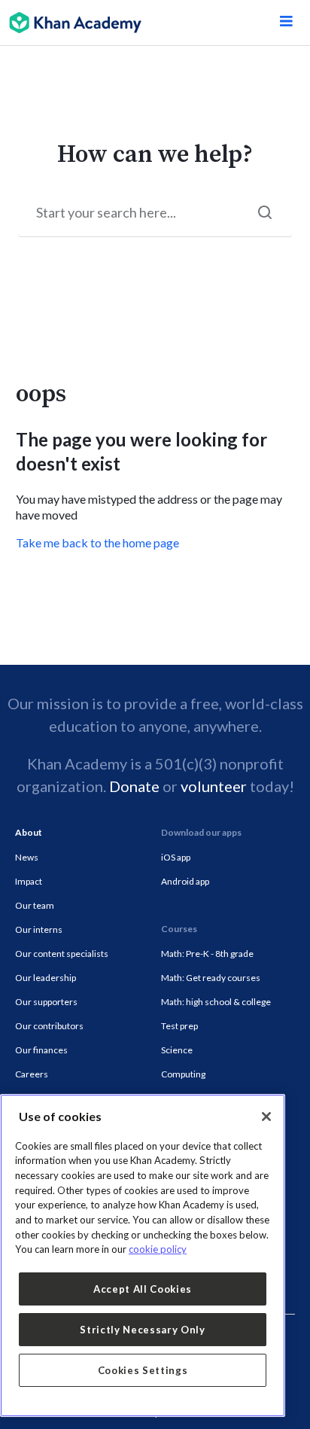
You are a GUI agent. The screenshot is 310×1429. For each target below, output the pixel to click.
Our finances (41, 1050)
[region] (142, 1255)
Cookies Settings (143, 1370)
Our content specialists (61, 953)
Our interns (38, 929)
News (26, 857)
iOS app (175, 857)
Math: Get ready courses (210, 977)
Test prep (179, 1025)
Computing (183, 1074)
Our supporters (46, 1001)
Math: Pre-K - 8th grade (207, 953)
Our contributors (49, 1025)
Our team (34, 905)
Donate (134, 786)
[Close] (266, 1116)
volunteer (214, 786)
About (28, 832)
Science (177, 1050)
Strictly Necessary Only (142, 1330)
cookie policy (158, 1249)
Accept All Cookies (142, 1289)
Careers (31, 1074)
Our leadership (45, 977)
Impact (28, 881)
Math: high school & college (216, 1001)
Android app (185, 881)
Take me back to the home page (97, 542)
